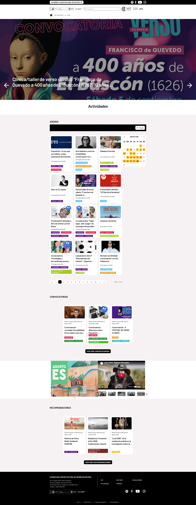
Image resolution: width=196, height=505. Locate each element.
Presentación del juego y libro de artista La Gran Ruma (61, 223)
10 (124, 153)
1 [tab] (93, 91)
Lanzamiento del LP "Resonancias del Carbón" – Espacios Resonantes (84, 259)
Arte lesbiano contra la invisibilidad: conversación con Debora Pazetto (85, 154)
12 (131, 153)
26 (131, 161)
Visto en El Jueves (58, 189)
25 (127, 161)
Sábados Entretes (107, 151)
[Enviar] (85, 9)
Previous (6, 85)
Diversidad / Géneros (83, 166)
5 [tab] (101, 91)
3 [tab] (97, 91)
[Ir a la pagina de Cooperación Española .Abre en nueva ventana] (78, 9)
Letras (78, 169)
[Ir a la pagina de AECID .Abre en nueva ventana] (71, 9)
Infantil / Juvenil (107, 163)
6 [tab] (103, 91)
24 (124, 161)
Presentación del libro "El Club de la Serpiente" (110, 190)
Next (189, 85)
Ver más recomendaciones (98, 462)
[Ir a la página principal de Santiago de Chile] (130, 9)
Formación (55, 232)
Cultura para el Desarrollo (57, 272)
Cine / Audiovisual (107, 232)
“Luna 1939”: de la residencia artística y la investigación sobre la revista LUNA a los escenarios (121, 441)
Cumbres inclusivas (108, 221)
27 (134, 161)
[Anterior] (124, 137)
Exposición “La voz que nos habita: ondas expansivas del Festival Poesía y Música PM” (60, 154)
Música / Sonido (57, 166)
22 (140, 157)
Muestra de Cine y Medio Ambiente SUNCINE (71, 441)
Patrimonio (104, 169)
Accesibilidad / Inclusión (109, 236)
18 (127, 157)
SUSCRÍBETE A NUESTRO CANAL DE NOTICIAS (65, 2)
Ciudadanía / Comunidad (109, 166)
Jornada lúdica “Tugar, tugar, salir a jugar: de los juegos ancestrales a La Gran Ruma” (85, 224)
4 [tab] (99, 91)
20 (134, 157)
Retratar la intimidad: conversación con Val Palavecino (109, 258)
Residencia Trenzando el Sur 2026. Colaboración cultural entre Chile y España (97, 441)
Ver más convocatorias (98, 351)
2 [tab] (95, 91)
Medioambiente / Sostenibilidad (94, 343)
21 (137, 157)
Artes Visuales (81, 163)
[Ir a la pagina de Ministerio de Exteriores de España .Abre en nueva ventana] (59, 9)
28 (137, 161)
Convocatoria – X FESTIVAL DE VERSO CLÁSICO (120, 330)
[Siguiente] (144, 137)
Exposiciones (56, 169)
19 (131, 157)
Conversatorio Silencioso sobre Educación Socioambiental (96, 330)
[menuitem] (107, 480)
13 (134, 153)
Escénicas (115, 452)
